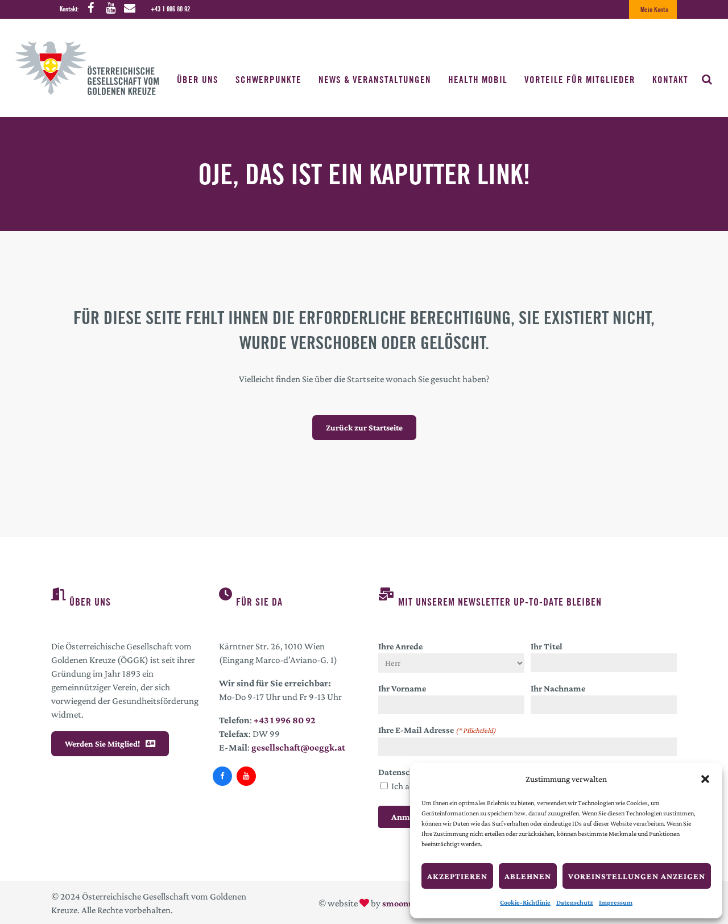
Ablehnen (527, 876)
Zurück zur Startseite (364, 427)
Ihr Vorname (402, 688)
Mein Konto (654, 9)
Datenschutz (574, 902)
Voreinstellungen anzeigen (636, 876)
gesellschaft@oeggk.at (298, 747)
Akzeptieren (457, 876)
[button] (705, 779)
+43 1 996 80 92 (170, 9)
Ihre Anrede (400, 646)
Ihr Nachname (558, 688)
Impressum (615, 902)
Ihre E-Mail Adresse (437, 730)
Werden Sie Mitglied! (102, 743)
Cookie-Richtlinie (525, 902)
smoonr (397, 903)
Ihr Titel (546, 646)
